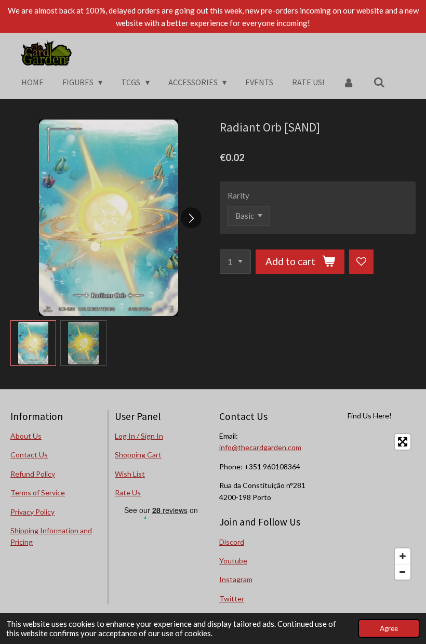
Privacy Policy (32, 511)
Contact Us (29, 454)
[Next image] (191, 217)
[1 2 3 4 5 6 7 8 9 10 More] (235, 261)
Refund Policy (32, 473)
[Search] (379, 82)
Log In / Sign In (139, 435)
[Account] (348, 82)
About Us (26, 435)
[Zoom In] (402, 556)
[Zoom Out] (402, 572)
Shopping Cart (138, 454)
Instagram (235, 579)
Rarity (238, 195)
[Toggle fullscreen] (402, 442)
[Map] (370, 507)
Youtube (233, 560)
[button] (33, 343)
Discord (231, 541)
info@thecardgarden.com (260, 447)
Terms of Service (37, 492)
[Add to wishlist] (361, 261)
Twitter (231, 598)
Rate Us (128, 492)
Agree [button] (389, 628)
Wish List (130, 473)
